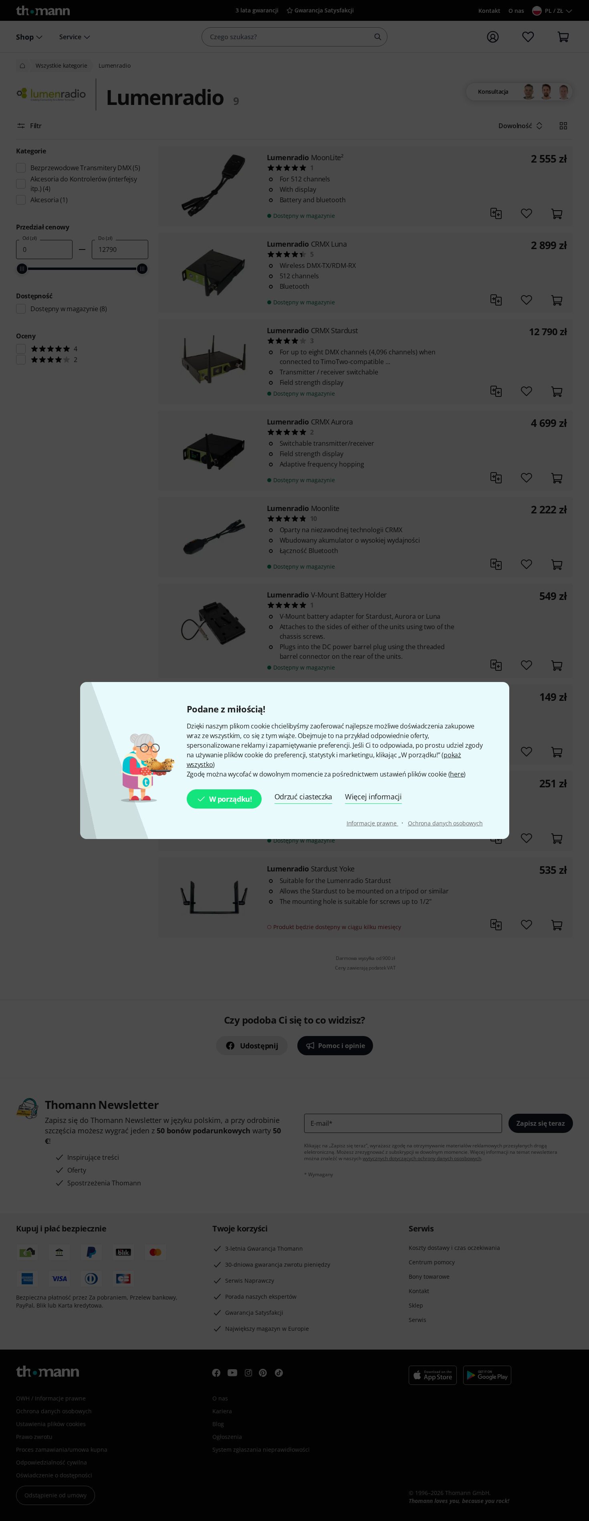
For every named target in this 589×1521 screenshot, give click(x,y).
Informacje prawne (372, 823)
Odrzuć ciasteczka (303, 796)
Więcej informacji (373, 796)
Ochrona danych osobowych (445, 823)
